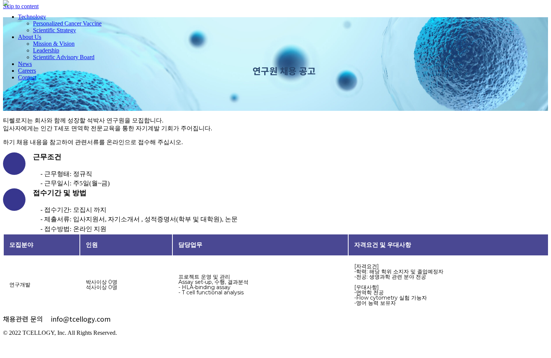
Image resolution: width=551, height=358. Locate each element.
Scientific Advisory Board (63, 57)
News (25, 64)
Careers (27, 70)
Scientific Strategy (54, 30)
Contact (27, 77)
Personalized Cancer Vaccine (67, 23)
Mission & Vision (54, 43)
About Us (29, 37)
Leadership (46, 50)
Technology (32, 16)
